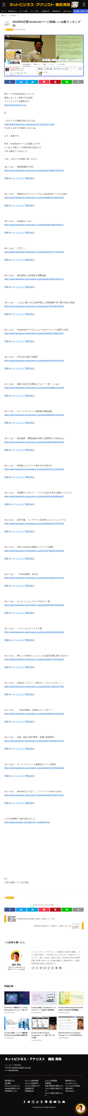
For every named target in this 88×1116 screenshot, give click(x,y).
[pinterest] (56, 967)
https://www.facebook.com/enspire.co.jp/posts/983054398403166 (34, 442)
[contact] (63, 1102)
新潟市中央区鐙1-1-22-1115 (22, 1068)
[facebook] (37, 967)
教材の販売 (69, 1088)
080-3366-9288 (13, 1070)
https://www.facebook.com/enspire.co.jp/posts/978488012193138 (34, 388)
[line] (46, 1102)
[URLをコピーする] (78, 82)
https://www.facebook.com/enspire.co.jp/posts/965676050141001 (34, 795)
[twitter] (40, 967)
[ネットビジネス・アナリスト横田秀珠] (43, 4)
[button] (9, 82)
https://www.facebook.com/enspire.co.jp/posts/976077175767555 (34, 252)
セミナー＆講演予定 (31, 1083)
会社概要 (8, 1083)
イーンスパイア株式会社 (23, 178)
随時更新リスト (70, 1080)
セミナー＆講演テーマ (32, 1086)
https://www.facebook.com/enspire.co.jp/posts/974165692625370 (34, 741)
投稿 (6, 178)
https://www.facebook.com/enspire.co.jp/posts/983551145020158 (34, 197)
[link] (33, 967)
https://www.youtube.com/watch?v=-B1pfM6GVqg (27, 822)
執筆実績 (48, 1083)
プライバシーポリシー (12, 1086)
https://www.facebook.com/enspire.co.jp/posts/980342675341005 (34, 523)
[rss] (59, 1102)
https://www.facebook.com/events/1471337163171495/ (29, 124)
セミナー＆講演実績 (31, 1080)
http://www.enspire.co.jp (15, 105)
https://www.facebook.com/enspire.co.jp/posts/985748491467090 (34, 686)
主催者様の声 (29, 1088)
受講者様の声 (29, 1091)
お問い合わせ (69, 1091)
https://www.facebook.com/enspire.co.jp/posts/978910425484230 (34, 632)
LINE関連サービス (11, 1091)
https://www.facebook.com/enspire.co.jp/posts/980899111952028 (34, 415)
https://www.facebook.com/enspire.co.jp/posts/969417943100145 (34, 659)
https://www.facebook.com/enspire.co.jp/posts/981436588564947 (34, 496)
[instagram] (44, 967)
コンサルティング (71, 1083)
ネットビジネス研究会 (72, 1086)
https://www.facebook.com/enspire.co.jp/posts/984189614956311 (34, 225)
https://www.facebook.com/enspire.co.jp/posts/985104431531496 (34, 360)
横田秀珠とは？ (10, 1080)
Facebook (9, 29)
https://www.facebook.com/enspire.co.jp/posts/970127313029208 (34, 469)
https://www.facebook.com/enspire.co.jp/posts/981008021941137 (34, 279)
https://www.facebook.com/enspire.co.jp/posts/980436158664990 (34, 605)
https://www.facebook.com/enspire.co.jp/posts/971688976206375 (34, 170)
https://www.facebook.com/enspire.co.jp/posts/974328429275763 (34, 578)
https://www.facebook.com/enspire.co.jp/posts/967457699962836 (34, 768)
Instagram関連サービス (12, 1088)
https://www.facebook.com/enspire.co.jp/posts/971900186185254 (34, 306)
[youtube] (60, 967)
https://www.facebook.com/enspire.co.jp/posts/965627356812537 (34, 333)
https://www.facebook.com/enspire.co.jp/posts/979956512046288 (34, 551)
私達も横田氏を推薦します (54, 1086)
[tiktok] (48, 967)
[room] (52, 967)
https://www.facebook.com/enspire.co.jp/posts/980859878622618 (34, 714)
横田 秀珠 (16, 965)
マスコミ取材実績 (51, 1080)
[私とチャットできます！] (80, 1108)
